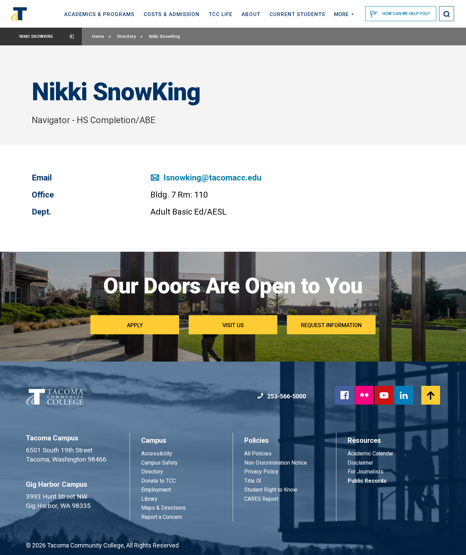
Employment (156, 489)
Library (149, 499)
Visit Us (233, 325)
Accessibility (156, 453)
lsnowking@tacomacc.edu (211, 177)
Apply (135, 325)
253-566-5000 (286, 396)
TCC (220, 14)
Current (297, 14)
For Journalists (365, 471)
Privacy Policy (261, 471)
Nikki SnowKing (36, 36)
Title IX (252, 481)
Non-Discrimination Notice (275, 462)
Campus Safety (159, 462)
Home (98, 36)
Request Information (331, 325)
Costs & (172, 14)
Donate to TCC (158, 481)
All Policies (258, 453)
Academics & (99, 14)
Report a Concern (161, 517)
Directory (126, 36)
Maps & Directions (163, 508)
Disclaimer (360, 462)
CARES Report (261, 499)
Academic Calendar (370, 453)
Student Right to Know (270, 489)
